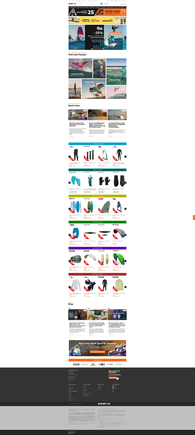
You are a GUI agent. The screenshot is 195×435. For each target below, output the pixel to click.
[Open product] (76, 157)
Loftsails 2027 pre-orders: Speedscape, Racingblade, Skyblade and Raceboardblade (117, 125)
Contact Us (84, 386)
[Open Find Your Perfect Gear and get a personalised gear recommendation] (97, 348)
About (73, 0)
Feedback (99, 387)
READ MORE (91, 136)
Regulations (70, 400)
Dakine (87, 421)
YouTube (115, 388)
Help (85, 0)
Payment (70, 395)
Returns (70, 396)
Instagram (115, 387)
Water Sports (79, 7)
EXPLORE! (113, 30)
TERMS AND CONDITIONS (72, 432)
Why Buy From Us (86, 389)
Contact (70, 0)
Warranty (70, 398)
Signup (120, 0)
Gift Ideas (103, 7)
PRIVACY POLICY (70, 433)
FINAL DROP (121, 7)
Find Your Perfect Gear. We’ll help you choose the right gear (77, 124)
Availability (70, 392)
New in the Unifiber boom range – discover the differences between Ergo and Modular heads (97, 125)
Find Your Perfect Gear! (86, 395)
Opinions (84, 392)
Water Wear (86, 7)
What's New (74, 105)
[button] (194, 217)
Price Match (99, 388)
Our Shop (84, 388)
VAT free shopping (71, 397)
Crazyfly (71, 416)
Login (125, 0)
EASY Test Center (90, 0)
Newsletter (99, 386)
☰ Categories (72, 7)
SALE (116, 7)
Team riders (96, 0)
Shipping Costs (78, 0)
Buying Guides (71, 388)
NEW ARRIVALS (110, 7)
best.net (76, 403)
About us (84, 387)
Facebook (115, 386)
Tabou (72, 417)
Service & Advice (71, 387)
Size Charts (70, 389)
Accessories (92, 7)
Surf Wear (98, 7)
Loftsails (70, 417)
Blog (82, 0)
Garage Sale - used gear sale (87, 393)
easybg (80, 403)
